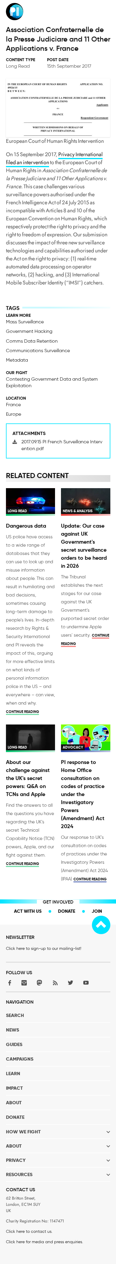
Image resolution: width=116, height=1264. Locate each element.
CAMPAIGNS (19, 1059)
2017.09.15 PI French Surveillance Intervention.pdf (61, 445)
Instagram (24, 982)
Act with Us (28, 911)
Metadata (17, 360)
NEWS (12, 1030)
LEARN (13, 1073)
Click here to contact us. (29, 1231)
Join (97, 911)
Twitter (70, 982)
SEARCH (15, 1015)
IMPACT (14, 1088)
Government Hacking (29, 331)
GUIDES (14, 1044)
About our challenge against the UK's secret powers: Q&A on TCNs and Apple (28, 778)
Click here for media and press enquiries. (44, 1241)
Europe (13, 414)
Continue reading (22, 711)
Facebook (8, 982)
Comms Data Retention (32, 341)
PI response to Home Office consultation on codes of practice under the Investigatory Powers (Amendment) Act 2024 (82, 794)
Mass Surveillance (25, 322)
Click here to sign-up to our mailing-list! (43, 948)
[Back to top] (101, 925)
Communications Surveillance (38, 350)
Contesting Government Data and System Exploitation (52, 382)
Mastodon (39, 982)
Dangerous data (26, 525)
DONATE (15, 1117)
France (13, 404)
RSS (55, 982)
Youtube (86, 982)
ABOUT (14, 1103)
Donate (66, 911)
